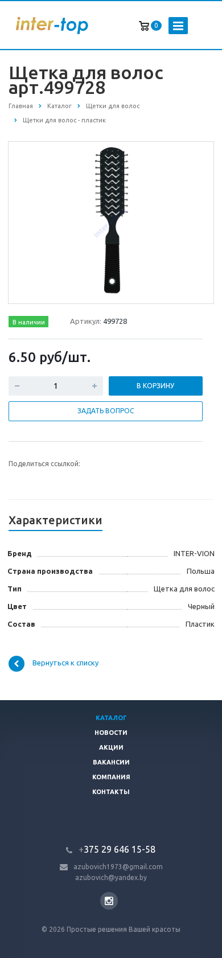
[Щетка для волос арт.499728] (111, 222)
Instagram (109, 901)
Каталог (111, 717)
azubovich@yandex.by (111, 877)
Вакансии (111, 762)
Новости (111, 732)
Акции (111, 747)
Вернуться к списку (65, 663)
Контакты (111, 791)
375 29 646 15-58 (117, 849)
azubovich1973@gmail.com (118, 866)
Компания (111, 777)
